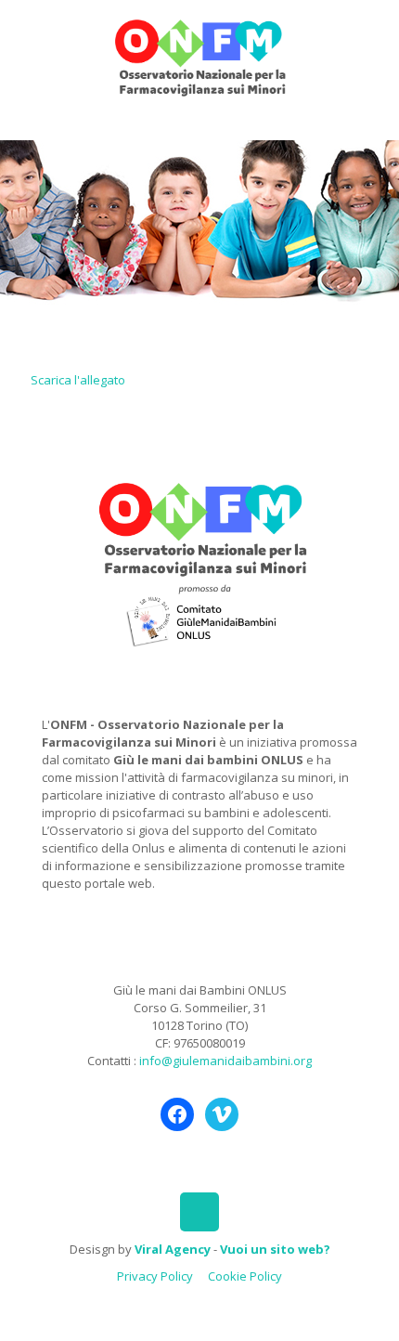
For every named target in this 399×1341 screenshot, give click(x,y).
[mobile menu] (374, 37)
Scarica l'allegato (78, 379)
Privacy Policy (155, 1276)
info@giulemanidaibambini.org (225, 1060)
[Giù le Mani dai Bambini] (199, 55)
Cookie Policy (245, 1276)
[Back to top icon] (199, 1211)
